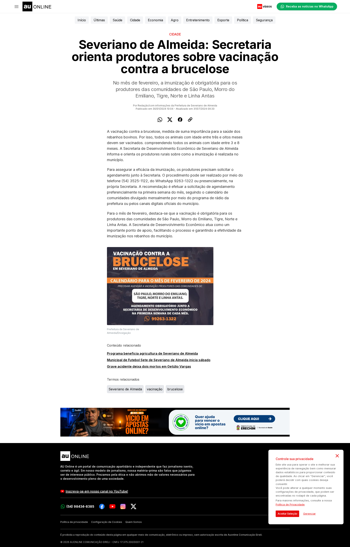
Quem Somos (133, 521)
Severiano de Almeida (125, 389)
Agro (174, 20)
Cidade (135, 20)
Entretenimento (198, 20)
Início (82, 20)
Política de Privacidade (290, 504)
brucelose (175, 389)
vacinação (154, 389)
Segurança (264, 20)
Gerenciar (309, 513)
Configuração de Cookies (106, 521)
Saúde (117, 20)
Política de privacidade (74, 521)
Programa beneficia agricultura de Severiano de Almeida (152, 353)
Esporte (223, 20)
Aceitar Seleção (287, 513)
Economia (155, 20)
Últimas (99, 20)
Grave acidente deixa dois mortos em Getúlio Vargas (149, 366)
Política (242, 20)
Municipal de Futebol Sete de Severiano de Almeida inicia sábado (158, 360)
